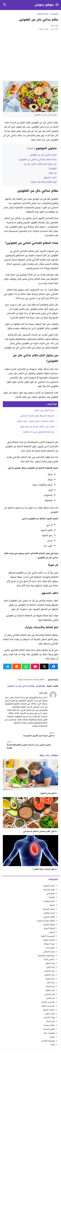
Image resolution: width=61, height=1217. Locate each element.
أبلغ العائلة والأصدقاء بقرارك (43, 182)
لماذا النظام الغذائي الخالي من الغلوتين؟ (37, 159)
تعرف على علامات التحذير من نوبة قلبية (37, 427)
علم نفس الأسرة (48, 1002)
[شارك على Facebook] (53, 666)
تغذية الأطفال (49, 951)
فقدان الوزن (50, 1013)
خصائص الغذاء (49, 959)
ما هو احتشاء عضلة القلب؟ (44, 869)
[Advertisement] (30, 55)
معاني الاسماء (49, 1029)
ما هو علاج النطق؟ (48, 793)
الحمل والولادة (49, 901)
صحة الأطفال (49, 975)
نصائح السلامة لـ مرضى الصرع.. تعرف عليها (35, 421)
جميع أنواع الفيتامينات (46, 955)
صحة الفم (51, 982)
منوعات (52, 1037)
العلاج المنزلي (49, 917)
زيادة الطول (50, 963)
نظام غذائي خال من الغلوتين (43, 155)
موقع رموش (44, 5)
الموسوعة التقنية (48, 936)
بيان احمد (54, 25)
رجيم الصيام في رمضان (44, 410)
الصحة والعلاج (42, 14)
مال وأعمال (50, 1021)
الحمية (52, 905)
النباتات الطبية (49, 940)
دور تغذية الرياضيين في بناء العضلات (38, 432)
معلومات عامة (49, 1033)
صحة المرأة (50, 986)
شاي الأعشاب (49, 971)
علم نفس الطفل (48, 1006)
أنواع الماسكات (49, 889)
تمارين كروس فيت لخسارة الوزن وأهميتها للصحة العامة (29, 745)
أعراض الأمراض (49, 886)
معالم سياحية (49, 1025)
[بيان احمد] (53, 695)
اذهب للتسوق (50, 177)
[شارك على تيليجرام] (7, 666)
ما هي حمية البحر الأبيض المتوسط (38, 734)
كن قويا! (53, 173)
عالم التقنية (50, 990)
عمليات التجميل (49, 1010)
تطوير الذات (50, 947)
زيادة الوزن (50, 967)
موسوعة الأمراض (48, 1041)
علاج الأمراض (50, 994)
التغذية (52, 897)
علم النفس (50, 998)
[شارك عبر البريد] (35, 666)
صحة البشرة (50, 978)
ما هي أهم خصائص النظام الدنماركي (40, 831)
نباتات (52, 1044)
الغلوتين (39, 686)
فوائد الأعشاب (49, 1017)
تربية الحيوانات (49, 944)
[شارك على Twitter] (44, 666)
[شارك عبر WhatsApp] (26, 666)
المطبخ (52, 932)
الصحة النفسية (49, 909)
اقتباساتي (51, 893)
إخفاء (30, 148)
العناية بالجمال (49, 924)
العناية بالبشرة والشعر (46, 920)
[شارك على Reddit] (16, 666)
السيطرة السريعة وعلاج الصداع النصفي (37, 416)
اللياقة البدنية (49, 928)
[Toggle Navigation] (57, 5)
